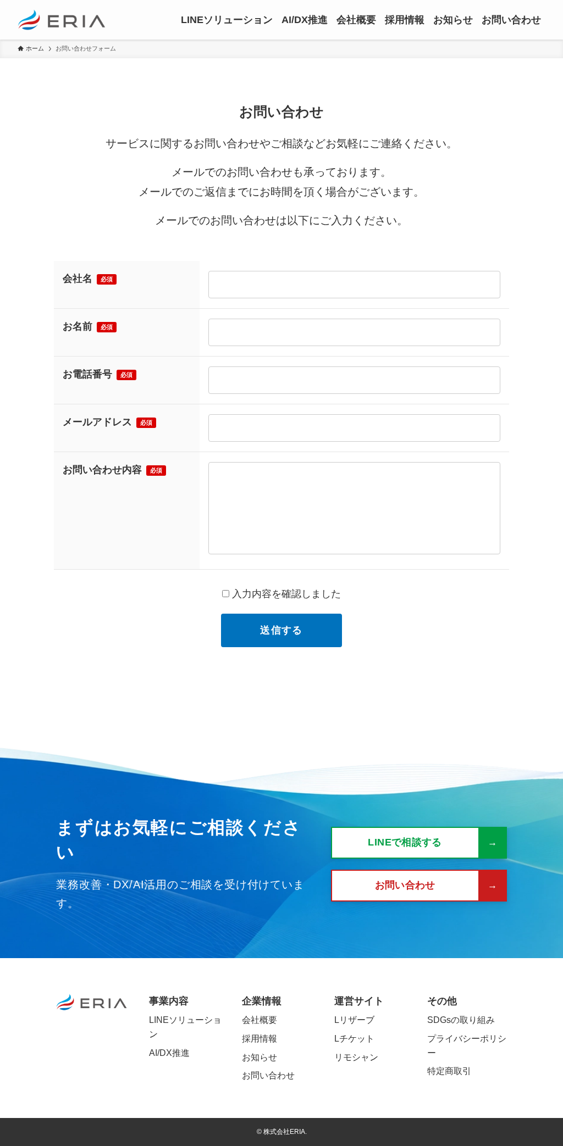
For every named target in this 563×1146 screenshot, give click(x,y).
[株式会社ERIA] (62, 20)
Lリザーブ (354, 1020)
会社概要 (259, 1020)
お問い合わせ (268, 1075)
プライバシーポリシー (466, 1046)
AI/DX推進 (169, 1053)
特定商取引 (449, 1071)
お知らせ (259, 1057)
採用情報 (259, 1038)
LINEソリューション (185, 1027)
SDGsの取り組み (461, 1020)
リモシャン (356, 1057)
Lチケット (354, 1038)
